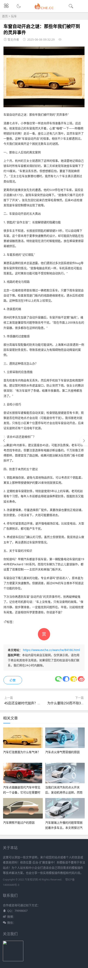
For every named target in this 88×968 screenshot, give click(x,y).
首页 (5, 16)
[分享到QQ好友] (66, 679)
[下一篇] (84, 441)
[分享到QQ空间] (73, 679)
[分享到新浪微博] (81, 679)
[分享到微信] (58, 679)
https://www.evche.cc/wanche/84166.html (51, 650)
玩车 (14, 16)
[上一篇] (4, 441)
